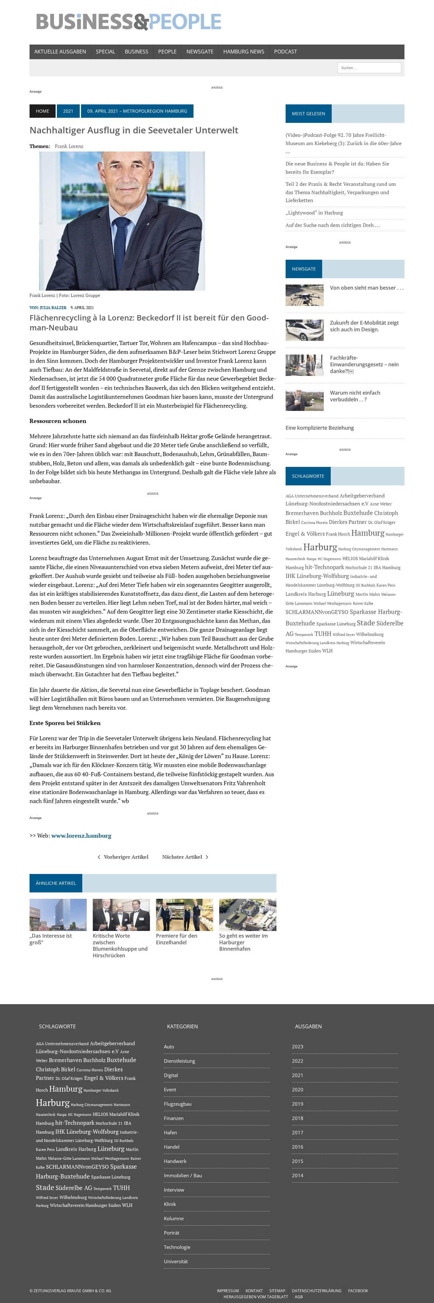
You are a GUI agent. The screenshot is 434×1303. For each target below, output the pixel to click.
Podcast (285, 51)
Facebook (358, 1290)
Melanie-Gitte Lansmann (69, 1158)
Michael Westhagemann (333, 603)
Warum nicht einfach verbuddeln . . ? (355, 396)
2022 (297, 1061)
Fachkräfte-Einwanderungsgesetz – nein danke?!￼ (364, 364)
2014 (297, 1175)
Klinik (170, 1204)
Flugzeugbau (178, 1104)
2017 (297, 1132)
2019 (297, 1104)
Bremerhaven (302, 513)
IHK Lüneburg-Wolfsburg (317, 576)
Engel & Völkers (305, 533)
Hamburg (367, 532)
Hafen (170, 1132)
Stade (366, 623)
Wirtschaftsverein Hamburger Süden (85, 1205)
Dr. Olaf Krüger (382, 522)
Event (170, 1089)
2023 (297, 1046)
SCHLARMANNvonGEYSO (317, 612)
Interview (174, 1190)
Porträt (171, 1232)
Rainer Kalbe (363, 603)
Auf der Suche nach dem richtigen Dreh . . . (333, 225)
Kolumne (174, 1218)
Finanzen (174, 1118)
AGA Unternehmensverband (312, 496)
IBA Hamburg (387, 567)
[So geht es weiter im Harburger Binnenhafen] (247, 926)
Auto (169, 1046)
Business (136, 51)
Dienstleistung (179, 1061)
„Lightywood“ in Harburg (314, 212)
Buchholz (331, 513)
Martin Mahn (368, 594)
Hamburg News (243, 51)
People (167, 51)
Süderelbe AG (74, 1188)
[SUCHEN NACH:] (369, 67)
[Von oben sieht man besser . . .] (305, 301)
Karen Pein (385, 585)
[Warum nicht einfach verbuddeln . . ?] (305, 406)
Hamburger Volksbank (101, 1090)
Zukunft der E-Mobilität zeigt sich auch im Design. (364, 326)
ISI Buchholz (365, 585)
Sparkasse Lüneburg (336, 624)
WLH (327, 651)
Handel (172, 1147)
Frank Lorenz (69, 146)
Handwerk (175, 1161)
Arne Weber (381, 504)
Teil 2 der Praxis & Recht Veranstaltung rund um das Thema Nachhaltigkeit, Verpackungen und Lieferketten (341, 192)
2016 (297, 1147)
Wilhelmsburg (369, 634)
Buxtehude (358, 513)
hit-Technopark (324, 567)
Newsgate (200, 51)
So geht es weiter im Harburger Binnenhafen (243, 942)
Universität (176, 1261)
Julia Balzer (53, 307)
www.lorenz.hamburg (81, 835)
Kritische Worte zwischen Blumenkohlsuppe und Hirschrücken (120, 945)
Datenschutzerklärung (317, 1290)
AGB (299, 1296)
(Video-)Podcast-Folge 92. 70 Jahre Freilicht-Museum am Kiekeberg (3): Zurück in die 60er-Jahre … (344, 143)
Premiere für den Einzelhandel (176, 939)
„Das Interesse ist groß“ (51, 939)
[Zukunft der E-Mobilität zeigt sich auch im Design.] (305, 336)
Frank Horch (338, 534)
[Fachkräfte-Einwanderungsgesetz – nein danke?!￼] (305, 371)
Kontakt (254, 1290)
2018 (297, 1118)
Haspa (311, 558)
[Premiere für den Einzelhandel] (184, 926)
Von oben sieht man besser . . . (366, 287)
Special (105, 51)
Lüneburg (340, 593)
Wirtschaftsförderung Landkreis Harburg (317, 643)
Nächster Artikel (182, 856)
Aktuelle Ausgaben (60, 51)
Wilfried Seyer (344, 634)
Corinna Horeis (314, 522)
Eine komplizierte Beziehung (320, 427)
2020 (297, 1089)
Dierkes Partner (348, 521)
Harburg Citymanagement (359, 549)
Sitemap (277, 1290)
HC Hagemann (329, 559)
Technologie (177, 1247)
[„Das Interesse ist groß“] (58, 926)
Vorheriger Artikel (126, 856)
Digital (171, 1075)
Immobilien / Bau (183, 1175)
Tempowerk (304, 634)
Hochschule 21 (358, 567)
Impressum (228, 1290)
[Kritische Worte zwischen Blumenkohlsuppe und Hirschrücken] (121, 926)
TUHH (323, 634)
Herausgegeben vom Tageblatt (256, 1296)
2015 (297, 1161)
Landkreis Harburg (306, 594)
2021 (68, 111)
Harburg (320, 547)
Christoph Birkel (55, 1069)
